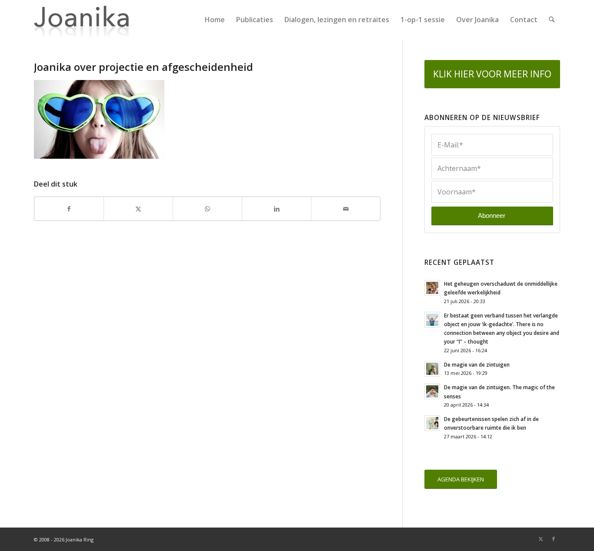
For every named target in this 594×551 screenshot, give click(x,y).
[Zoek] (551, 19)
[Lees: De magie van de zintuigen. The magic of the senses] (432, 391)
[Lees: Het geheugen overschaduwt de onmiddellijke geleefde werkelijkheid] (432, 288)
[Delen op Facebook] (68, 208)
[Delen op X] (138, 208)
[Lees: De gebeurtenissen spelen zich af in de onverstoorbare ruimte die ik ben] (432, 423)
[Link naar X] (540, 538)
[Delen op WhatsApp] (207, 208)
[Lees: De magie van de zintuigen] (432, 369)
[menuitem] (214, 19)
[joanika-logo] (81, 19)
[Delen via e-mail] (345, 208)
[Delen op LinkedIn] (276, 208)
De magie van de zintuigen (477, 364)
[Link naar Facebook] (553, 538)
